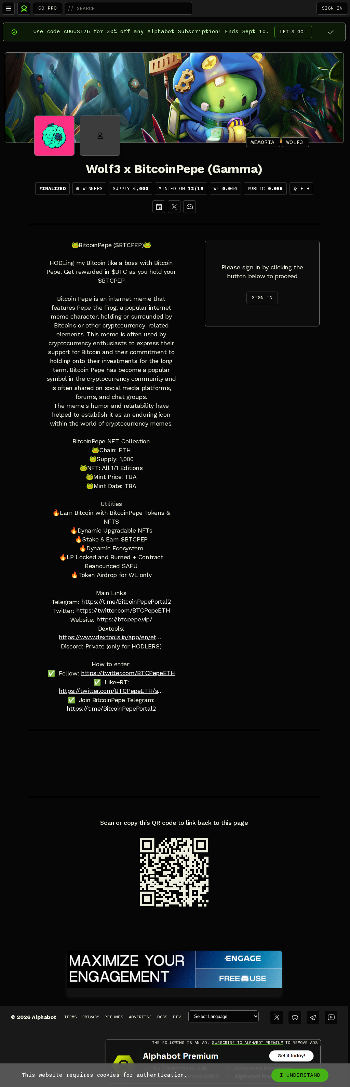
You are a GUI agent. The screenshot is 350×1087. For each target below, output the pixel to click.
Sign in (332, 8)
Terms (70, 1017)
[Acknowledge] (330, 32)
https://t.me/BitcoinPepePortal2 (126, 602)
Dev (177, 1017)
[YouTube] (331, 1017)
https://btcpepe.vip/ (124, 619)
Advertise (140, 1017)
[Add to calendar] (158, 206)
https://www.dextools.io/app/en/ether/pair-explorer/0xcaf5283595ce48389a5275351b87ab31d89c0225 (111, 637)
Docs (162, 1017)
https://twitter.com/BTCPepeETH (123, 610)
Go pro (47, 8)
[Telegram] (313, 1017)
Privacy (90, 1017)
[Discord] (189, 206)
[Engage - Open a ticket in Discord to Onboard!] (174, 968)
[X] (174, 206)
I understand (300, 1075)
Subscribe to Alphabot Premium (247, 1042)
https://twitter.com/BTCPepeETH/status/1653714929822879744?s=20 (111, 691)
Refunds (114, 1017)
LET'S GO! (293, 32)
